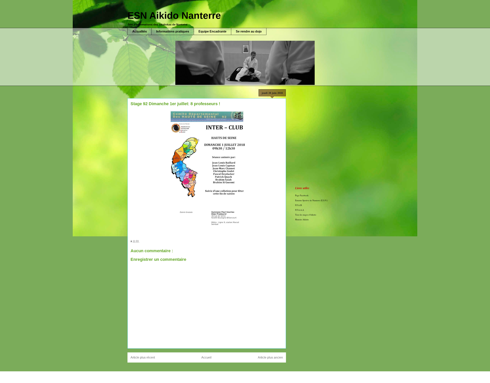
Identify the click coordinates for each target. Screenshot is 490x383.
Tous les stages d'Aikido (305, 214)
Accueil (206, 357)
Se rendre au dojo (249, 31)
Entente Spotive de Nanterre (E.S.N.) (311, 200)
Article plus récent (143, 357)
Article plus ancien (270, 357)
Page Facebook (302, 195)
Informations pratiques (172, 31)
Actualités (139, 31)
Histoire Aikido (302, 219)
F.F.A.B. (298, 205)
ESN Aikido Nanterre (174, 15)
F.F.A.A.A (299, 209)
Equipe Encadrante (212, 31)
